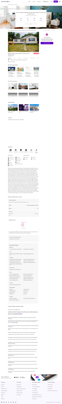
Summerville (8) (25, 290)
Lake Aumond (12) (26, 289)
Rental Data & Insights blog (37, 396)
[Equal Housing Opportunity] (1, 402)
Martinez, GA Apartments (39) (14, 274)
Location (14, 58)
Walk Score (23, 222)
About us (2, 384)
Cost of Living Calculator (21, 388)
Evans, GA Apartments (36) (14, 278)
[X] (8, 402)
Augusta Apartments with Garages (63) (16, 259)
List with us (45, 1)
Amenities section (15, 322)
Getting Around (32, 58)
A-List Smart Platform (36, 386)
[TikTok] (15, 402)
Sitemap (2, 398)
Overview (9, 57)
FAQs (38, 58)
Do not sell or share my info (52, 390)
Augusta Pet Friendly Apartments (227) (29, 262)
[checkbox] (21, 19)
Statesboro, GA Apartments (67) (28, 278)
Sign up (55, 1)
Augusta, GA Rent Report (19, 313)
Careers (2, 386)
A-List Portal (34, 384)
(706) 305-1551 (10, 55)
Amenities (19, 58)
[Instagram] (13, 402)
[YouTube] (11, 402)
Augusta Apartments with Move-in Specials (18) (16, 254)
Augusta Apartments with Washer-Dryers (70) (16, 264)
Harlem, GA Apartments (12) (14, 280)
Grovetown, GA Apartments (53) (14, 275)
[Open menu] (60, 2)
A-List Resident (35, 392)
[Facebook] (6, 402)
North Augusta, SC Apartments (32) (15, 277)
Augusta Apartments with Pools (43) (15, 262)
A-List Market (34, 388)
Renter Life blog (19, 392)
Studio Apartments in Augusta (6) (28, 249)
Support (2, 394)
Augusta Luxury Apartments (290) (28, 260)
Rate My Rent (19, 386)
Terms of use (50, 386)
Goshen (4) (25, 293)
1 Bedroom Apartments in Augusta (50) (16, 249)
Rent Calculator (19, 390)
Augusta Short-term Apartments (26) (15, 269)
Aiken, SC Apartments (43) (27, 275)
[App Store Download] (16, 377)
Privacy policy (50, 384)
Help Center (34, 398)
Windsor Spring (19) (13, 290)
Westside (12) (12, 293)
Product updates (4, 390)
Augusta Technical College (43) (14, 299)
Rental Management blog (36, 394)
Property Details (25, 58)
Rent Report (19, 394)
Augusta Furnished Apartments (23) (28, 259)
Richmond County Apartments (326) (15, 284)
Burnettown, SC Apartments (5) (28, 274)
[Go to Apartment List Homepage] (5, 1)
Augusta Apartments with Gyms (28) (15, 260)
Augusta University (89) (13, 298)
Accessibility (50, 388)
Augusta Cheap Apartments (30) (28, 253)
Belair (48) (11, 289)
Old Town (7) (25, 292)
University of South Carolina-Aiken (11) (29, 298)
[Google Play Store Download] (22, 377)
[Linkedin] (4, 402)
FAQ (2, 396)
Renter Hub (19, 384)
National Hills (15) (12, 292)
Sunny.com (3, 392)
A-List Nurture (34, 390)
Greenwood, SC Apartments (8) (28, 277)
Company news (4, 388)
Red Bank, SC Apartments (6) (28, 280)
